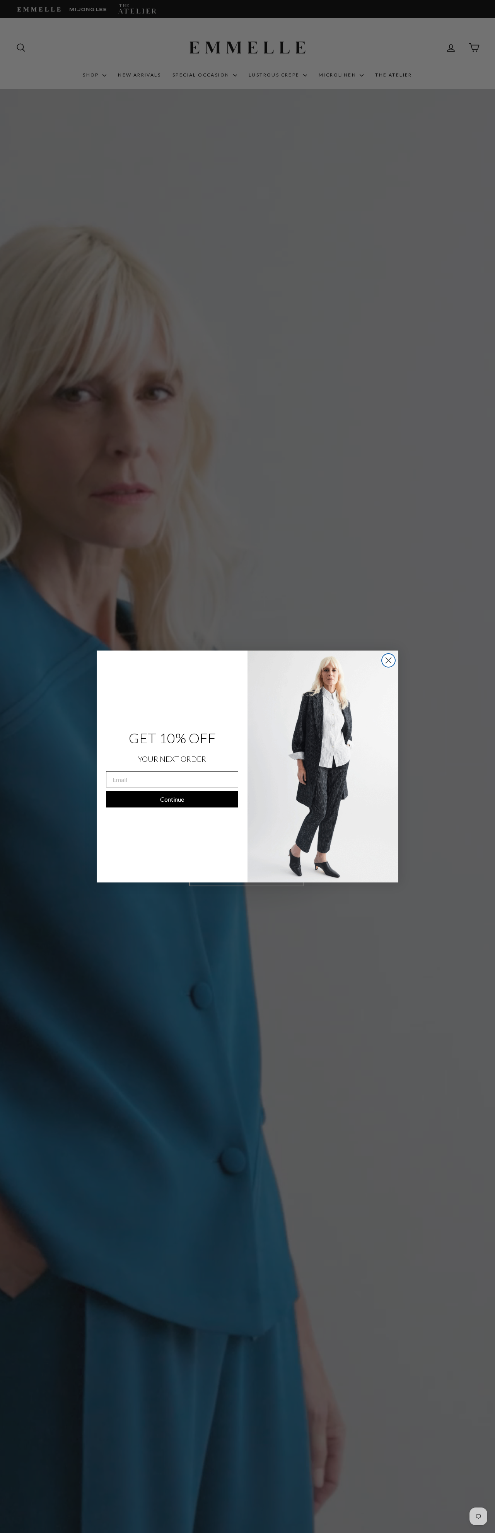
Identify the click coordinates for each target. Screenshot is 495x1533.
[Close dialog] (388, 660)
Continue (172, 799)
